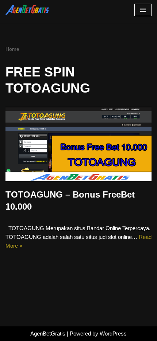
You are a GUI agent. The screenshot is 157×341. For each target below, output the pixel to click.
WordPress (113, 333)
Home (12, 49)
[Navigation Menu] (143, 10)
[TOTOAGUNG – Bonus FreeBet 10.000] (78, 144)
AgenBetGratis (47, 333)
